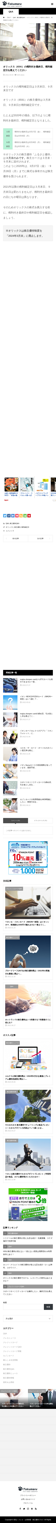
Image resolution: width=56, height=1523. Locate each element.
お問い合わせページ (28, 1499)
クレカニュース (9, 1338)
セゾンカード (8, 1356)
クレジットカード (10, 1342)
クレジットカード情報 (12, 1351)
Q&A (11, 12)
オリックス (10, 527)
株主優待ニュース (10, 1373)
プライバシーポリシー (28, 1495)
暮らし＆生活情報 (10, 1360)
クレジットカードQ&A (12, 1347)
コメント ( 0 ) (15, 820)
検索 (5, 1302)
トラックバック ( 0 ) (40, 820)
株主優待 (17, 527)
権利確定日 (25, 527)
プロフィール (28, 1503)
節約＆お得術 (8, 1382)
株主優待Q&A (14, 523)
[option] (14, 1399)
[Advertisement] (28, 360)
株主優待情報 (8, 1378)
